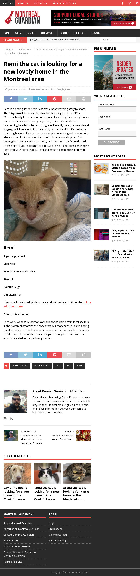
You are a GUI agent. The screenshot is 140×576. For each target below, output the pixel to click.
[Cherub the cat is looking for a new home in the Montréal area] (101, 189)
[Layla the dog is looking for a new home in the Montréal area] (17, 473)
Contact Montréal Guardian (19, 534)
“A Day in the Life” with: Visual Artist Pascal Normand (123, 254)
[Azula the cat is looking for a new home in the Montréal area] (47, 473)
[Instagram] (130, 3)
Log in (52, 523)
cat (57, 365)
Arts (18, 32)
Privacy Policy (11, 540)
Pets (67, 89)
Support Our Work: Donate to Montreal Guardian (20, 554)
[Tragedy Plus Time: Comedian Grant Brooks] (101, 234)
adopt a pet (41, 365)
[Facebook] (122, 3)
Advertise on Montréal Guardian (21, 528)
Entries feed (56, 528)
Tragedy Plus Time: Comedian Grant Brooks (123, 233)
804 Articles (77, 391)
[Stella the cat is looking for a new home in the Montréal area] (77, 473)
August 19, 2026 (121, 261)
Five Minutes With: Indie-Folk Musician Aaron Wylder (123, 212)
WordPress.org (57, 540)
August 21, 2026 (121, 219)
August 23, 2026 (121, 175)
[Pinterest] (137, 3)
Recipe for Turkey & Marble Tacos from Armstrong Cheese (124, 168)
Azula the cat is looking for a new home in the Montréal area (46, 493)
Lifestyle (46, 32)
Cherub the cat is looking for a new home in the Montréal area (122, 190)
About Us (8, 3)
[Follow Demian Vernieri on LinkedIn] (10, 419)
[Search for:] (118, 39)
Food (29, 32)
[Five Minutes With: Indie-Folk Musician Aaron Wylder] (101, 213)
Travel (95, 32)
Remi (80, 365)
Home (6, 32)
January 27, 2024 (17, 89)
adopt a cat (20, 365)
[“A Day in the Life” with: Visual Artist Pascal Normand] (101, 255)
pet (68, 365)
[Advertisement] (117, 293)
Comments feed (58, 534)
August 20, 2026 (121, 240)
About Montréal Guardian (18, 523)
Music (63, 32)
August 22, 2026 (121, 199)
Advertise (23, 3)
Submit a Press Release (64, 3)
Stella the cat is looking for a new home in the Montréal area (76, 493)
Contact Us (40, 3)
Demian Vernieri (40, 89)
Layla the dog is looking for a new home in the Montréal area (17, 493)
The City (78, 32)
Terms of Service (13, 561)
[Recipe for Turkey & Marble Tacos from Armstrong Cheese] (101, 168)
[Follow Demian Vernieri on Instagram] (5, 419)
